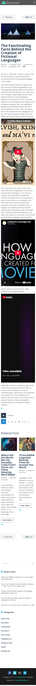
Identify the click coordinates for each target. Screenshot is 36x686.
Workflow (5, 651)
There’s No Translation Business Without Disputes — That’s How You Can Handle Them (17, 585)
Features (5, 623)
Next (27, 17)
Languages (13, 64)
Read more (7, 520)
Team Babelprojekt (19, 677)
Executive (5, 619)
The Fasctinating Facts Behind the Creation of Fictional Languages (16, 53)
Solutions (5, 635)
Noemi (5, 64)
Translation (6, 643)
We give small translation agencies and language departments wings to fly (16, 592)
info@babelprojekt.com (21, 680)
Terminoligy (6, 639)
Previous (8, 17)
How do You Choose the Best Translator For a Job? (17, 605)
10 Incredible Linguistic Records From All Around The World (26, 461)
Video (19, 64)
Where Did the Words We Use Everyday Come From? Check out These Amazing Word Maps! (8, 464)
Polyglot (5, 631)
